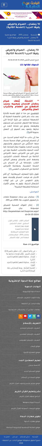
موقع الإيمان (35, 346)
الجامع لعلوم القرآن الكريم (29, 397)
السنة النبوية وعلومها (31, 403)
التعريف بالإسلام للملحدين (30, 334)
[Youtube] (25, 316)
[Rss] (21, 316)
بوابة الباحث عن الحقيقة (30, 304)
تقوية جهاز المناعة (22, 226)
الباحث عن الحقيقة (10, 441)
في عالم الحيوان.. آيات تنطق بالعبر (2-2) (19, 251)
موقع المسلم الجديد (32, 371)
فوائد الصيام (14, 238)
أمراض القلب (24, 221)
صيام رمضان (13, 235)
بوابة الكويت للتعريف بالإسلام (28, 298)
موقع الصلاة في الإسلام (30, 378)
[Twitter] (30, 316)
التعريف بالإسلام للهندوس (29, 340)
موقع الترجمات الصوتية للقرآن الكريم (25, 409)
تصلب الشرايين (15, 224)
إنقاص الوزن (13, 221)
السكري (26, 224)
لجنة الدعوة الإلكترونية (31, 292)
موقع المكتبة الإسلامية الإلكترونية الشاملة (23, 428)
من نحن (15, 437)
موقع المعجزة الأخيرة (32, 353)
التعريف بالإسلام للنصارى (30, 328)
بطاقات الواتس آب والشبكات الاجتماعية (24, 310)
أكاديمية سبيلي (34, 365)
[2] (10, 169)
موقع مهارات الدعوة (32, 422)
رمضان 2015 (24, 235)
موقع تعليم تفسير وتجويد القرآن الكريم (24, 384)
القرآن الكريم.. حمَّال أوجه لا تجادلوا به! (20, 254)
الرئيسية (35, 437)
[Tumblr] (34, 316)
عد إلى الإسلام (25, 437)
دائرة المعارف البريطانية (20, 232)
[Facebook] (38, 316)
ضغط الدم (25, 238)
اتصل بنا (7, 437)
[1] (28, 133)
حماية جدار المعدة (22, 229)
